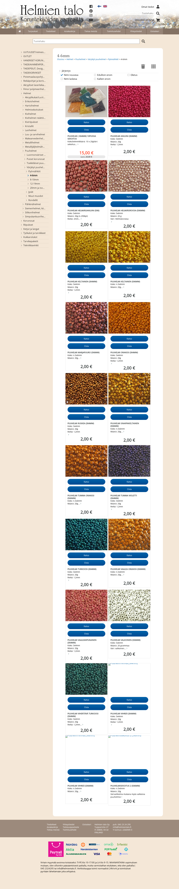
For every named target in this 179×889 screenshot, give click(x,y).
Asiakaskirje (69, 31)
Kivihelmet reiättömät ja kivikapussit (35, 117)
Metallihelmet (32, 142)
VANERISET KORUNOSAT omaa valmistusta (34, 60)
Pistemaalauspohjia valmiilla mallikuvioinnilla (34, 76)
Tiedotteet (51, 31)
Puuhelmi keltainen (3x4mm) (82, 281)
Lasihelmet (30, 130)
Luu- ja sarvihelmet (35, 134)
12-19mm (35, 183)
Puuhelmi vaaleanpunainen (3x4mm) (82, 641)
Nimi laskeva (70, 78)
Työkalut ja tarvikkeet (34, 233)
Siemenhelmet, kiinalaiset (35, 208)
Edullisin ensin (104, 75)
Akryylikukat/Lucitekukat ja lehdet (35, 97)
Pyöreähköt (34, 171)
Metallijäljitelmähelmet (35, 146)
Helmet (27, 93)
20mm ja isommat (38, 187)
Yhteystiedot (136, 31)
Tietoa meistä (90, 31)
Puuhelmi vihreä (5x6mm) (80, 785)
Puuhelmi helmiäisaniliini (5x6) (83, 210)
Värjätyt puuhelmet (36, 167)
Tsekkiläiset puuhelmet (36, 163)
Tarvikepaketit (30, 241)
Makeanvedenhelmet (35, 138)
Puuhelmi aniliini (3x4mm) (123, 136)
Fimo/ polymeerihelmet (34, 89)
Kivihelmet (30, 113)
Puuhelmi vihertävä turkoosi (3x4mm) (83, 715)
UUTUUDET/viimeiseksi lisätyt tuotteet (34, 52)
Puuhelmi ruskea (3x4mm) (81, 423)
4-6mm (33, 175)
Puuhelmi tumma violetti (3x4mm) (123, 496)
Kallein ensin (103, 78)
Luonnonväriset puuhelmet (36, 154)
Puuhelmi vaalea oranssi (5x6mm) (127, 569)
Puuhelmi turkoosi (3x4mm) (82, 569)
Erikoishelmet (32, 101)
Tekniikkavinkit (31, 245)
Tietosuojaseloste (71, 827)
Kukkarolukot (30, 237)
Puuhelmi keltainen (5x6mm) (125, 281)
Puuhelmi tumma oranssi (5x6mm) (81, 496)
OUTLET (27, 56)
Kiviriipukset (31, 122)
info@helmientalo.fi (122, 827)
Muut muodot (35, 195)
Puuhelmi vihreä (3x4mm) (123, 713)
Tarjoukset (33, 31)
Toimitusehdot (114, 31)
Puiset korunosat (36, 159)
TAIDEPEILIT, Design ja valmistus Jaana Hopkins (34, 68)
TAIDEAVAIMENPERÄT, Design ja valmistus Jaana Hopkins (34, 64)
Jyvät (30, 191)
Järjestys (66, 70)
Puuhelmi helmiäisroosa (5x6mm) (127, 210)
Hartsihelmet (32, 105)
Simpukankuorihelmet (35, 216)
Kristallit (29, 126)
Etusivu (60, 59)
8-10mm (34, 179)
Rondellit (33, 200)
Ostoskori (154, 31)
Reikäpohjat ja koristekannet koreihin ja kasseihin (34, 80)
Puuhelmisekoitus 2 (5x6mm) (125, 785)
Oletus (134, 75)
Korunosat (29, 220)
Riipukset (28, 224)
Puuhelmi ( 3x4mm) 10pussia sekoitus (82, 137)
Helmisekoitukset (34, 109)
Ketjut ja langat (31, 229)
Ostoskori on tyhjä (144, 19)
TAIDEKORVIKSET (32, 72)
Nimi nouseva (71, 75)
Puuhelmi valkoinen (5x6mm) (125, 640)
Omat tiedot (147, 6)
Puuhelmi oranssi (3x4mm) (124, 352)
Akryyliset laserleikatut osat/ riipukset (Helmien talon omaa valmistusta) (34, 85)
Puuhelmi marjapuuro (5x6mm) (83, 352)
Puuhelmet (31, 150)
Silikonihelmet (32, 212)
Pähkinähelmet (33, 204)
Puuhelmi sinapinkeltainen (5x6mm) (124, 424)
